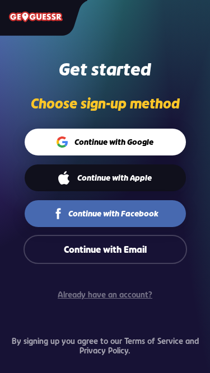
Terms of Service (153, 341)
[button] (105, 142)
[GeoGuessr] (36, 17)
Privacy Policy (104, 350)
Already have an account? (105, 294)
